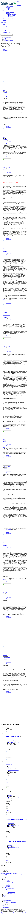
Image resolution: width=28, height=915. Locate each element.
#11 (6, 663)
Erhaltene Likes (6, 315)
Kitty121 (7, 782)
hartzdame (10, 845)
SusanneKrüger (11, 740)
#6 (6, 352)
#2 (6, 143)
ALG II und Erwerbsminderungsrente (16, 841)
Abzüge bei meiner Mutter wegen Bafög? (16, 819)
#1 (6, 96)
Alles (4, 24)
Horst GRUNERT (7, 529)
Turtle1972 (8, 860)
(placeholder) (8, 897)
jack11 (9, 767)
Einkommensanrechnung (13, 742)
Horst (4, 256)
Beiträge (5, 92)
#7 (6, 445)
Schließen (3, 913)
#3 (6, 173)
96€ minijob (9, 764)
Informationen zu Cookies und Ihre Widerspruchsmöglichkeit (13, 912)
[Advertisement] (14, 66)
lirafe (4, 299)
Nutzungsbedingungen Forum (18, 874)
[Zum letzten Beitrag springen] (7, 752)
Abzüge (8, 791)
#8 (6, 472)
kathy (4, 49)
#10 (6, 598)
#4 (6, 254)
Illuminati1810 (11, 823)
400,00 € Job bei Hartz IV (13, 736)
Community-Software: (9, 873)
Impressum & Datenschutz (6, 874)
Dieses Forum (6, 27)
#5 (6, 320)
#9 (6, 548)
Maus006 (10, 795)
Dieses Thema (3, 22)
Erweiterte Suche (6, 32)
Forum (4, 30)
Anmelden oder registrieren (8, 18)
